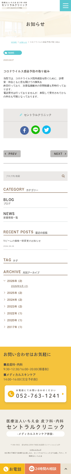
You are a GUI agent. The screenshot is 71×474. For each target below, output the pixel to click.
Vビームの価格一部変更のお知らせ (22, 241)
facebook (24, 130)
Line (35, 129)
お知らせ (23, 42)
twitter (46, 129)
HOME (14, 42)
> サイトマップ (35, 450)
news (11, 53)
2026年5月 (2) (19, 286)
